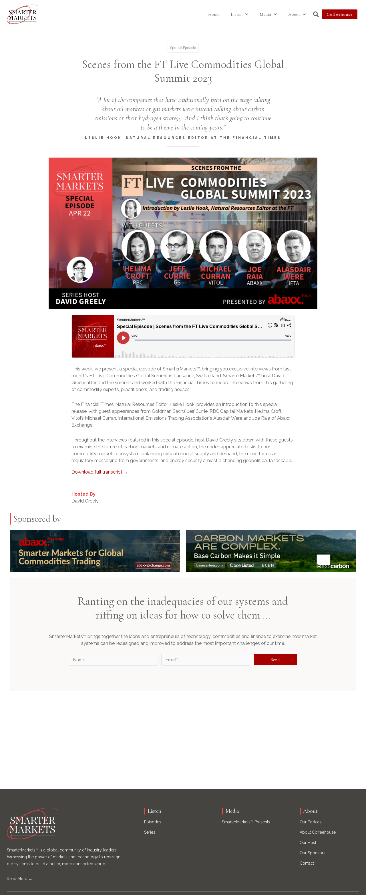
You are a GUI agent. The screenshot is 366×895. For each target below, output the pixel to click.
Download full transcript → (99, 472)
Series (149, 832)
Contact (307, 863)
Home (213, 14)
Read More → (19, 878)
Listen (236, 14)
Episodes (152, 822)
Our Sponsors (312, 853)
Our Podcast (311, 822)
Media (265, 14)
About (294, 14)
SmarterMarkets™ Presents (246, 822)
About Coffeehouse (318, 832)
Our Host (308, 842)
